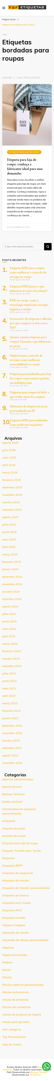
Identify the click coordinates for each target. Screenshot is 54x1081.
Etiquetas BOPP (12, 865)
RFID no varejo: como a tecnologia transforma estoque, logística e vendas (29, 304)
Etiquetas (8, 858)
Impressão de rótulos (15, 932)
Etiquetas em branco (15, 895)
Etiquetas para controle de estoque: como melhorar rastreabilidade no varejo (26, 359)
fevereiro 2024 (11, 651)
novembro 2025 (12, 495)
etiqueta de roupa (14, 836)
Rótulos (7, 977)
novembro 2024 (12, 584)
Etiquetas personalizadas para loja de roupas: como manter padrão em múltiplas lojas (30, 378)
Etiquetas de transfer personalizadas (26, 888)
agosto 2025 (10, 517)
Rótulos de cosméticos (16, 1007)
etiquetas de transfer (15, 880)
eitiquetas (8, 821)
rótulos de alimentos (15, 999)
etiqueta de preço (13, 828)
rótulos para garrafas (15, 1022)
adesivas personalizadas (17, 779)
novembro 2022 (12, 733)
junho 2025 (9, 532)
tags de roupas (11, 1044)
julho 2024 (9, 614)
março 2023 (10, 703)
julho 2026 (9, 450)
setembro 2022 (12, 748)
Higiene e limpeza (13, 925)
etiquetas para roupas (16, 903)
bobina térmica (12, 786)
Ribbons (7, 962)
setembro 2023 (12, 666)
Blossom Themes (38, 1072)
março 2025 (10, 554)
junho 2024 (9, 621)
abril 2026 (8, 465)
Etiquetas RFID (12, 910)
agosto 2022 (10, 755)
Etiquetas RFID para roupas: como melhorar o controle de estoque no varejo (28, 272)
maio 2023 (9, 688)
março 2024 (10, 643)
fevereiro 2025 (11, 562)
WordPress (35, 1074)
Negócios (8, 947)
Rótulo (6, 970)
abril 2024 (8, 636)
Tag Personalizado (14, 1037)
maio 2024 (9, 629)
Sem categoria (11, 1029)
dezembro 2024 (12, 576)
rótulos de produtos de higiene (21, 1014)
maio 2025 (9, 539)
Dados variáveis (12, 801)
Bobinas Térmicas (13, 794)
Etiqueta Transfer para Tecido (21, 850)
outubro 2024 (11, 591)
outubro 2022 (11, 740)
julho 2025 (9, 524)
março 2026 (10, 472)
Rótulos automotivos (15, 992)
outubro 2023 (11, 658)
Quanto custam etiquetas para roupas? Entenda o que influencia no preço (30, 341)
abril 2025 (8, 547)
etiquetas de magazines (17, 873)
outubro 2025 (11, 502)
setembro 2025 (12, 509)
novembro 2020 (12, 763)
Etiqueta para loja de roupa (24, 152)
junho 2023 (9, 681)
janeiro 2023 (10, 718)
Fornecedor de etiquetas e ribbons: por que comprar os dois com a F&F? (31, 323)
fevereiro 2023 (11, 710)
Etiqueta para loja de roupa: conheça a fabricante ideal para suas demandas (25, 166)
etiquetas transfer (14, 917)
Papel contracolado (14, 955)
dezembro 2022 (12, 725)
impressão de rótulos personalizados (25, 940)
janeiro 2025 (10, 569)
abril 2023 (8, 696)
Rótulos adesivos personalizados (23, 984)
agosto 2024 (10, 606)
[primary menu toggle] (3, 8)
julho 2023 (9, 673)
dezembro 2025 (12, 487)
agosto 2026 (10, 442)
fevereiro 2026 (11, 480)
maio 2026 (9, 457)
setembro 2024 (12, 599)
